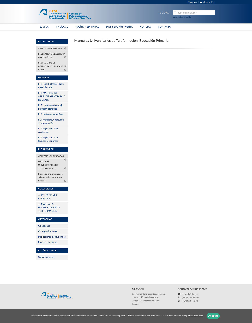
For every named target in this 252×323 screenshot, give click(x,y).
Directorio (192, 2)
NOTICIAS (145, 27)
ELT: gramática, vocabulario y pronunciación (51, 121)
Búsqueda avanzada (182, 17)
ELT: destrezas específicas (50, 114)
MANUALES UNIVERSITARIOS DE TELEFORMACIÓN (48, 165)
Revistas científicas (47, 242)
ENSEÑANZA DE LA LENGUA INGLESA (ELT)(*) (51, 55)
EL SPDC (44, 27)
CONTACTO (164, 27)
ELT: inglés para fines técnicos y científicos (48, 139)
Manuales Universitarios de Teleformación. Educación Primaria (50, 177)
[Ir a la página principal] (65, 14)
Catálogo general (46, 257)
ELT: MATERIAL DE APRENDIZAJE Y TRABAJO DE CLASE (52, 66)
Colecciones (44, 226)
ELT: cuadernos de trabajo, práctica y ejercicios (50, 107)
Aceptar (213, 315)
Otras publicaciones (47, 231)
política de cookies (194, 316)
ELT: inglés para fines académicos (48, 130)
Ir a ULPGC (163, 13)
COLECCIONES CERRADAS (51, 156)
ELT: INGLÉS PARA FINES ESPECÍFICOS (51, 86)
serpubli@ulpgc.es (190, 294)
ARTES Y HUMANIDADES (50, 48)
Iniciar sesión (208, 2)
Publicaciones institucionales (52, 237)
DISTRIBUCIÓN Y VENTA (119, 27)
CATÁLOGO (62, 27)
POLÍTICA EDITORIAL (87, 27)
